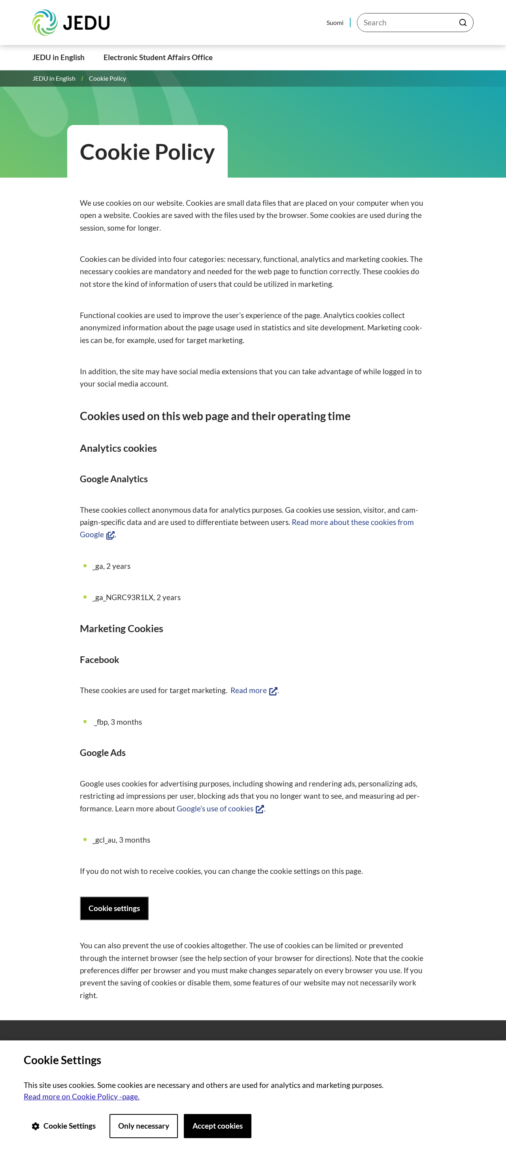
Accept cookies (218, 1125)
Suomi (335, 22)
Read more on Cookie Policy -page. (82, 1096)
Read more (254, 690)
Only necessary (143, 1125)
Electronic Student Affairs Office (158, 57)
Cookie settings (114, 908)
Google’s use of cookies (220, 808)
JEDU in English (58, 57)
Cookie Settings (69, 1125)
